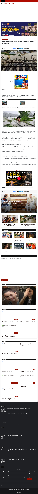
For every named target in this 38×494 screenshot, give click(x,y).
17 (3, 479)
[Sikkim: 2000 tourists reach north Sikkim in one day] (3, 461)
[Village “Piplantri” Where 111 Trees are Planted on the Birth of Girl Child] (3, 420)
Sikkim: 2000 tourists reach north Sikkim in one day (15, 459)
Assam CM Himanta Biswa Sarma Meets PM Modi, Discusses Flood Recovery (11, 203)
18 (8, 479)
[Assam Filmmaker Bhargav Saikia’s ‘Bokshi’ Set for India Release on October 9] (31, 235)
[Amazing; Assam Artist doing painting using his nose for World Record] (3, 410)
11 (8, 477)
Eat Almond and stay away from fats (9, 353)
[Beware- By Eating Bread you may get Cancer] (22, 345)
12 (13, 477)
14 (24, 477)
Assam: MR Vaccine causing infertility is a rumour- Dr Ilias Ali (30, 348)
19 (13, 479)
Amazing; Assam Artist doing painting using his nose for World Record (18, 408)
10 (3, 477)
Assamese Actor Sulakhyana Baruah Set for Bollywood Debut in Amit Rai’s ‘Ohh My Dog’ (7, 251)
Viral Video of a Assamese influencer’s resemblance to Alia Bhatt (15, 304)
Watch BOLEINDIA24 (19, 170)
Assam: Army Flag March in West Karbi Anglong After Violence (30, 103)
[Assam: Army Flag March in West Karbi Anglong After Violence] (22, 103)
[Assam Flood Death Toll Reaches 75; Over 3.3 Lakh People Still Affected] (31, 246)
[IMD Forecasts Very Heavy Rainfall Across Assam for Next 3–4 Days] (19, 246)
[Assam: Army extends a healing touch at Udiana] (4, 103)
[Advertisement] (19, 12)
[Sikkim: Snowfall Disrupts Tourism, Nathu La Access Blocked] (3, 455)
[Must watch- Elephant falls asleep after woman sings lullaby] (3, 415)
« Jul (1, 485)
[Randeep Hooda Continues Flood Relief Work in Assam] (7, 235)
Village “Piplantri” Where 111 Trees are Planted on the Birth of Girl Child (18, 418)
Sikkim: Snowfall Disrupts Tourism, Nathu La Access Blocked (16, 453)
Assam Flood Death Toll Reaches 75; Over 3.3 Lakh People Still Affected (31, 251)
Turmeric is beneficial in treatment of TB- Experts (14, 435)
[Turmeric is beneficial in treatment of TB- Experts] (3, 437)
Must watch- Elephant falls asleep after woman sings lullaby (16, 413)
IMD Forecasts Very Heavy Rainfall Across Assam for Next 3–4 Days (19, 251)
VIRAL (6, 39)
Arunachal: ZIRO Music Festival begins (9, 385)
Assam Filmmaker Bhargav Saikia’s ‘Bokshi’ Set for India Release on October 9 (30, 240)
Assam (4, 39)
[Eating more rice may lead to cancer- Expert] (3, 441)
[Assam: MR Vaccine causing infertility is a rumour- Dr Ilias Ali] (22, 349)
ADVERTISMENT (19, 21)
